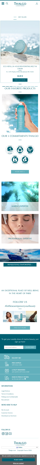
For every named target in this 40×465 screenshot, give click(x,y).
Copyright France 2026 (24, 450)
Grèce (20, 447)
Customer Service (7, 413)
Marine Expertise (20, 206)
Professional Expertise (20, 238)
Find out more (20, 80)
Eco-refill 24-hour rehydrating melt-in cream (20, 68)
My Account (5, 410)
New (15, 17)
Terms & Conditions (7, 394)
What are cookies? (18, 463)
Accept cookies (18, 459)
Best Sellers (22, 17)
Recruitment (5, 400)
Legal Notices (5, 391)
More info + (20, 172)
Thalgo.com (12, 450)
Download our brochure (8, 416)
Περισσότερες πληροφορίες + (20, 265)
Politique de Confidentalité (9, 397)
